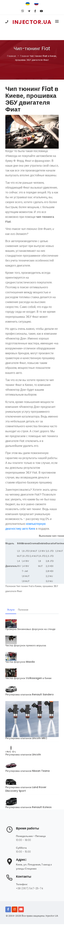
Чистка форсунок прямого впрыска (25, 645)
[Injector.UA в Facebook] (8, 909)
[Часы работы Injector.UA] (9, 831)
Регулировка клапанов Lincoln (23, 754)
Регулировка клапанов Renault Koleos (28, 807)
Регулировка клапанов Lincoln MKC (26, 738)
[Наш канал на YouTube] (41, 11)
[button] (57, 22)
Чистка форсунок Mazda (20, 662)
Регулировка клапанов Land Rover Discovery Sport (25, 789)
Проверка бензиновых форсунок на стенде (30, 629)
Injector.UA (52, 916)
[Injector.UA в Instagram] (14, 909)
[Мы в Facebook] (35, 11)
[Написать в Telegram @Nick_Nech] (29, 11)
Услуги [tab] (10, 609)
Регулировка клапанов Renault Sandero (29, 694)
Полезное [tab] (23, 609)
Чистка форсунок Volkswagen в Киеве (28, 678)
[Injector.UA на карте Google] (9, 863)
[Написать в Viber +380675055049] (23, 11)
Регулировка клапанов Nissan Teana (27, 771)
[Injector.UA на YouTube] (21, 909)
